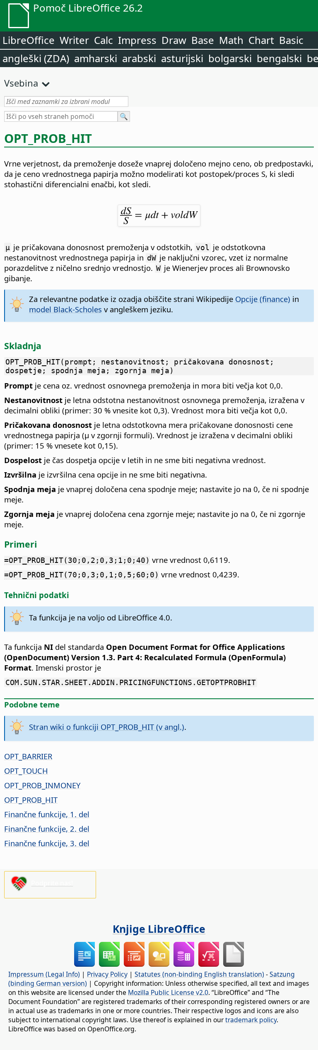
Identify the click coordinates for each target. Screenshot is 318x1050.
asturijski (182, 58)
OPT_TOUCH (26, 770)
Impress (137, 40)
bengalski (279, 58)
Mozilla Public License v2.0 (168, 992)
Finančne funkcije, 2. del (46, 828)
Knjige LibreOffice (159, 929)
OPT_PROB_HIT (31, 799)
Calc (103, 40)
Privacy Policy (107, 974)
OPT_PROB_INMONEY (42, 785)
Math (231, 40)
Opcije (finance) (262, 299)
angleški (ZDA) (35, 58)
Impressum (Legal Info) (44, 974)
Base (202, 40)
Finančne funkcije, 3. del (46, 843)
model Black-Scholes (65, 309)
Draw (173, 40)
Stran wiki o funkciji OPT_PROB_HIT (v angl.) (106, 727)
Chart (261, 40)
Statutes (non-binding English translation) (199, 974)
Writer (74, 40)
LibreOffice (28, 40)
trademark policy (251, 1019)
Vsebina (21, 83)
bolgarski (230, 58)
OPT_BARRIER (28, 756)
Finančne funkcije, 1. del (46, 814)
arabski (139, 58)
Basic (291, 40)
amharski (95, 58)
